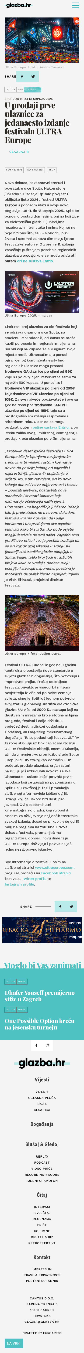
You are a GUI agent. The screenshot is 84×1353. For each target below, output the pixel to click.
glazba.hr (19, 151)
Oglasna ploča (42, 1098)
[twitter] (33, 76)
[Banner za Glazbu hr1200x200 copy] (42, 930)
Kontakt (42, 1257)
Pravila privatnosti (42, 1275)
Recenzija (42, 1219)
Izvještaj (42, 1213)
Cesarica (42, 1110)
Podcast (42, 1162)
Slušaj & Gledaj (42, 1144)
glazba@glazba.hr (41, 1321)
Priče (42, 1225)
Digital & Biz (42, 1237)
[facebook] (22, 76)
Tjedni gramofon (42, 1181)
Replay (42, 1156)
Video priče (42, 1168)
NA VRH (13, 1343)
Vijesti (42, 1080)
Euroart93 (52, 1333)
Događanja (42, 1124)
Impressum (42, 1269)
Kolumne (42, 1231)
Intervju (42, 1207)
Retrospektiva (42, 1243)
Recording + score (42, 1174)
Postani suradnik (42, 1281)
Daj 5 (42, 1104)
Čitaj (42, 1195)
